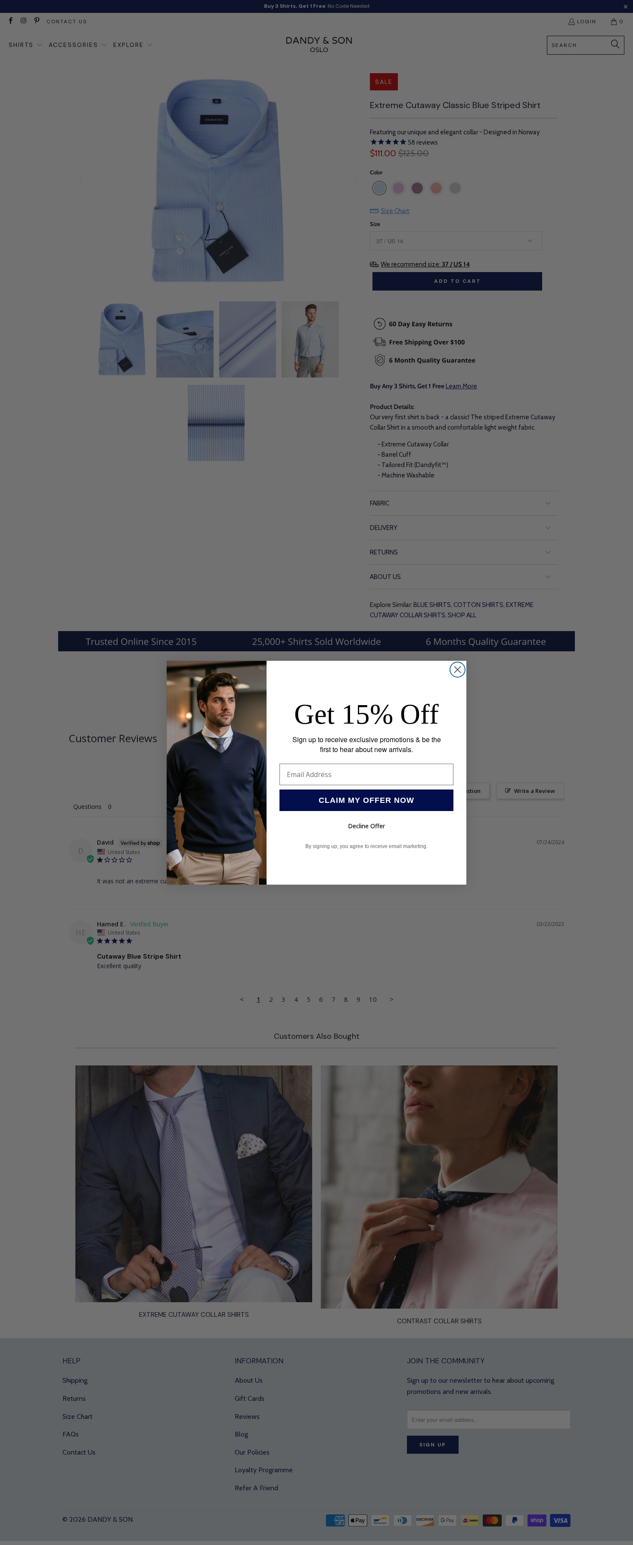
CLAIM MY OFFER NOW (366, 800)
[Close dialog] (457, 669)
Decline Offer (366, 826)
